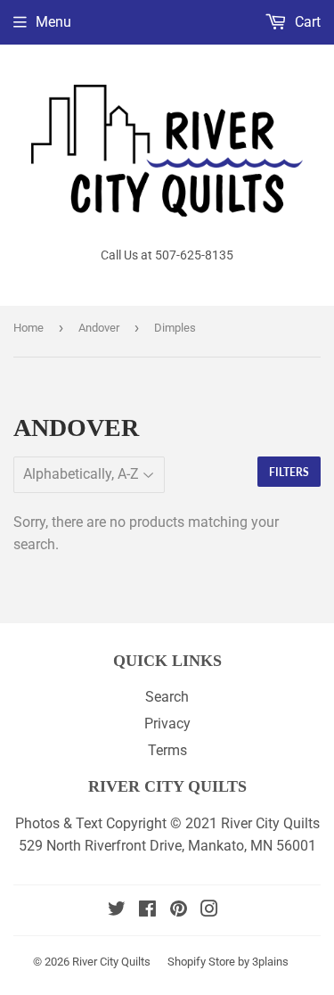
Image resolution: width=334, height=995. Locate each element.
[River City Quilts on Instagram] (209, 910)
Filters (289, 472)
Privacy (167, 723)
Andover (98, 327)
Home (28, 327)
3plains (270, 961)
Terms (167, 750)
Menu (53, 21)
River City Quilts (111, 961)
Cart (306, 21)
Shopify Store (201, 961)
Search (167, 696)
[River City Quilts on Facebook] (147, 910)
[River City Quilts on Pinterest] (178, 910)
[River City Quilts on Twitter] (117, 910)
